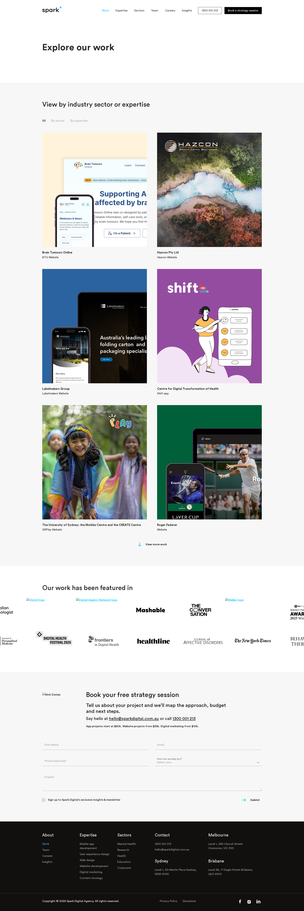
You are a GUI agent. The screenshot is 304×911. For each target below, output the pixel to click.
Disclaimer (189, 901)
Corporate (124, 867)
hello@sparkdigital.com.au (134, 719)
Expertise (122, 10)
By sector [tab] (58, 120)
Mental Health (126, 844)
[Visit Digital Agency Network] (93, 600)
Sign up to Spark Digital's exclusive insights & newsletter (84, 799)
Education (124, 862)
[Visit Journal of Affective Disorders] (211, 641)
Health (121, 856)
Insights (187, 10)
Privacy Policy (168, 901)
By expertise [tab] (79, 120)
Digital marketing (91, 872)
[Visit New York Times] (261, 641)
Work (105, 10)
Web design (87, 860)
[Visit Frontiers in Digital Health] (112, 641)
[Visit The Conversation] (192, 610)
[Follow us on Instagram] (249, 903)
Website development (94, 866)
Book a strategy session (243, 10)
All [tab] (44, 120)
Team (154, 10)
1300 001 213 (210, 10)
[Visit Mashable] (142, 610)
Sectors (139, 10)
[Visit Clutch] (43, 600)
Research (123, 850)
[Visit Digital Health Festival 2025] (62, 638)
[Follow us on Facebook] (240, 903)
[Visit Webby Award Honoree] (242, 600)
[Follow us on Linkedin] (258, 903)
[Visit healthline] (162, 641)
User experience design (95, 854)
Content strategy (91, 878)
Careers (170, 10)
